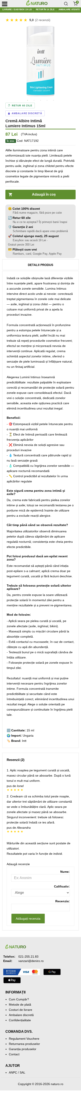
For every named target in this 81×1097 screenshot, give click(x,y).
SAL (22, 1072)
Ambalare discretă (21, 1015)
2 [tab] (34, 100)
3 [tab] (40, 100)
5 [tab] (53, 100)
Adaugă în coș (44, 194)
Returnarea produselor (24, 1044)
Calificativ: (62, 886)
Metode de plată (20, 1004)
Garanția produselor (22, 1049)
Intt (24, 740)
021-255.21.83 (28, 956)
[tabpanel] (40, 61)
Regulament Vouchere (24, 1038)
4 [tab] (47, 100)
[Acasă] (42, 3)
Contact (14, 1054)
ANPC (13, 1072)
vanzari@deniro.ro (31, 961)
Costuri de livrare (20, 1009)
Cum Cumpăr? (19, 999)
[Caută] (66, 3)
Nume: (65, 871)
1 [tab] (27, 100)
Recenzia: (62, 901)
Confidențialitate (20, 1020)
